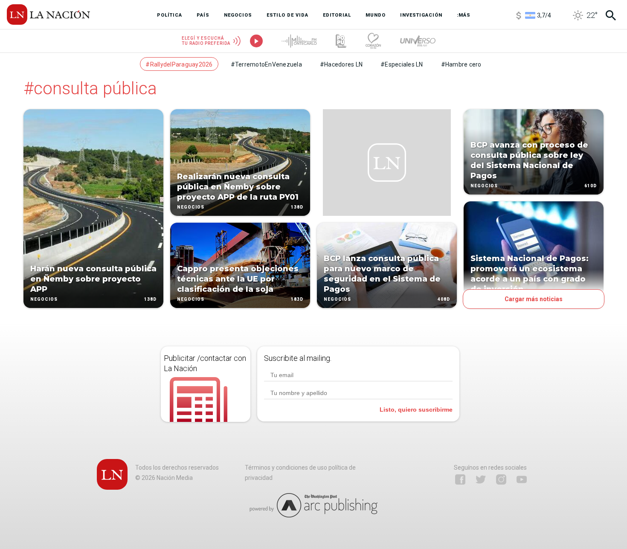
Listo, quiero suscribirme (416, 409)
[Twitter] (481, 479)
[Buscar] (610, 15)
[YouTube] (521, 479)
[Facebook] (460, 479)
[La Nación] (48, 14)
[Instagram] (501, 479)
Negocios (44, 299)
